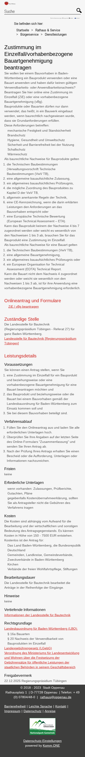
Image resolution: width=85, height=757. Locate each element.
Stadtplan (71, 18)
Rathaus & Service (47, 30)
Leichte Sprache (40, 706)
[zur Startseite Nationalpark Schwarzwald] (42, 734)
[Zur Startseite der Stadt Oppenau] (11, 5)
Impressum (12, 711)
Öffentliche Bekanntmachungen (56, 18)
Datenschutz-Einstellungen (42, 741)
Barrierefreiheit (15, 706)
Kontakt (60, 706)
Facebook (78, 18)
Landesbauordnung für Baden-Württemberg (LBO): (41, 628)
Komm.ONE (51, 745)
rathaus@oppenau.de (55, 697)
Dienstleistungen (56, 34)
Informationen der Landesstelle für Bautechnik (37, 615)
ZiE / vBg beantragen (23, 306)
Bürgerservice (29, 34)
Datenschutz (32, 711)
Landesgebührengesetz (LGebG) (28, 648)
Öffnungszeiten (65, 18)
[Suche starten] (76, 8)
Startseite (22, 30)
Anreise (50, 711)
